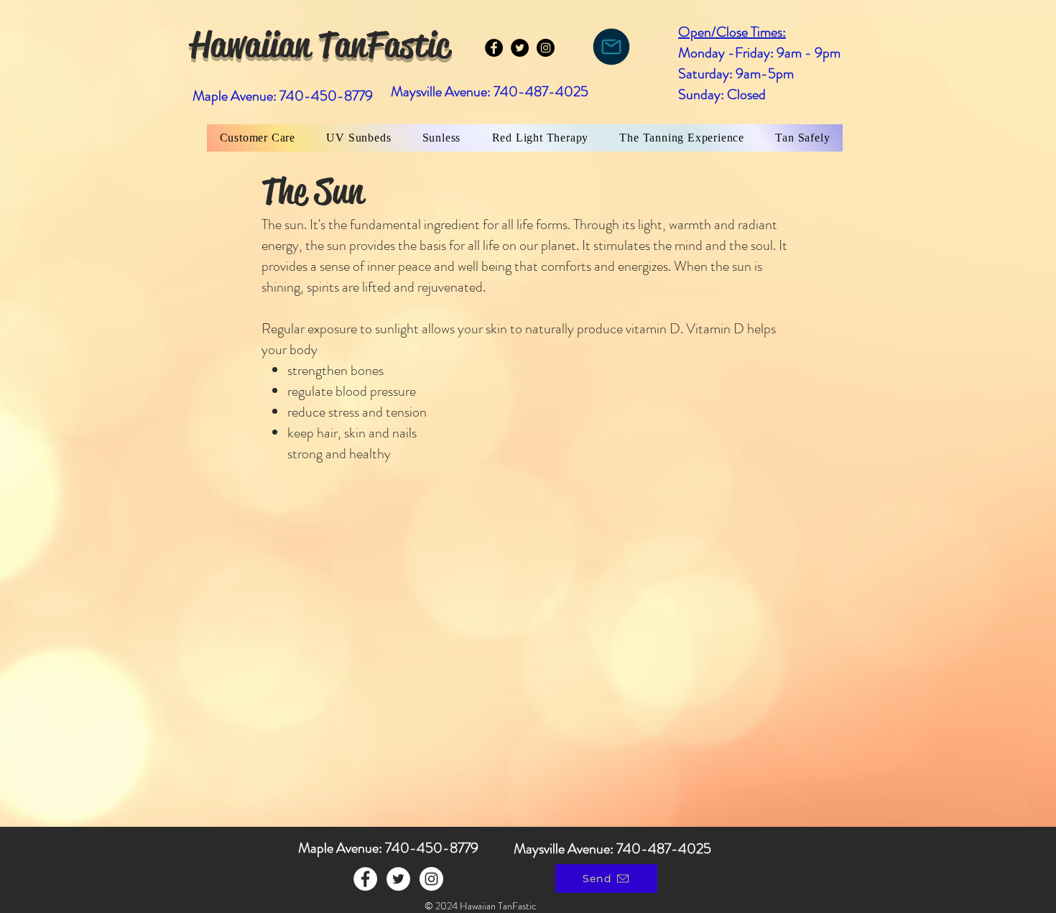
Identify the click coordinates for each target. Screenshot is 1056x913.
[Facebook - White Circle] (365, 879)
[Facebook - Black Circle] (494, 48)
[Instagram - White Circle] (431, 879)
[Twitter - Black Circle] (520, 48)
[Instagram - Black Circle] (546, 48)
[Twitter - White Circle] (398, 879)
